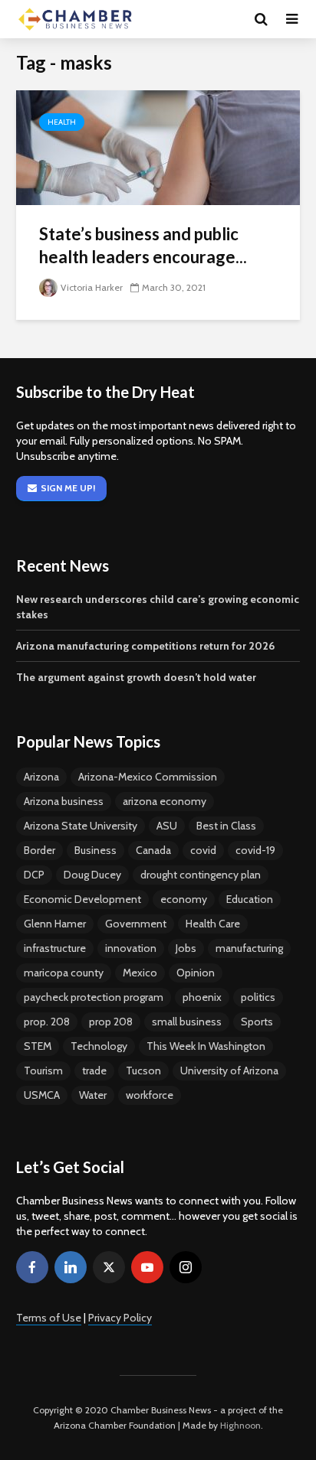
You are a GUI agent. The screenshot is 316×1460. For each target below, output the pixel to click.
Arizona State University (80, 826)
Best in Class (226, 826)
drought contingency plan (200, 875)
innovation (130, 948)
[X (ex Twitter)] (109, 1267)
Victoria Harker (92, 287)
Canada (153, 850)
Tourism (43, 1070)
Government (135, 923)
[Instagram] (186, 1267)
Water (93, 1095)
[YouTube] (147, 1267)
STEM (37, 1046)
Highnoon (240, 1425)
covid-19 (255, 850)
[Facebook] (32, 1267)
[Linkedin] (70, 1267)
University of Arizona (229, 1070)
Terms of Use (48, 1318)
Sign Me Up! (68, 488)
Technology (99, 1046)
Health (62, 122)
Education (249, 899)
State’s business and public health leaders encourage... (143, 245)
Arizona (41, 777)
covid (203, 850)
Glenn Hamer (55, 923)
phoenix (202, 997)
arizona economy (164, 801)
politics (258, 997)
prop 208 (111, 1021)
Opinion (195, 972)
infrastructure (55, 948)
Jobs (186, 948)
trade (94, 1070)
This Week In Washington (205, 1046)
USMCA (42, 1095)
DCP (34, 875)
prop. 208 (47, 1021)
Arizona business (64, 801)
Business (95, 850)
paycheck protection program (93, 997)
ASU (166, 826)
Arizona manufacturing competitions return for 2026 (145, 646)
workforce (149, 1095)
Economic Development (82, 899)
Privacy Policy (120, 1318)
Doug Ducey (92, 875)
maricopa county (64, 972)
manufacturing (249, 948)
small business (187, 1021)
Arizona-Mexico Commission (147, 777)
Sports (257, 1021)
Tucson (143, 1070)
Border (39, 850)
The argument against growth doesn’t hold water (136, 677)
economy (183, 899)
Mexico (140, 972)
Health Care (213, 923)
